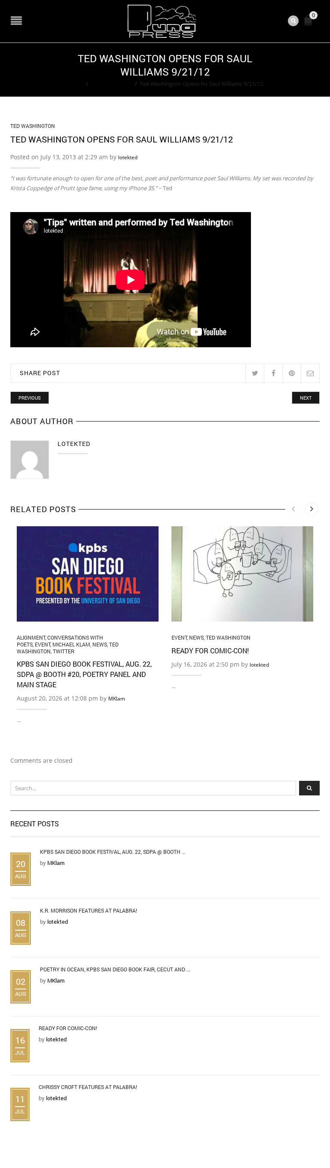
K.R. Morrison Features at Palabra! (88, 910)
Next (306, 397)
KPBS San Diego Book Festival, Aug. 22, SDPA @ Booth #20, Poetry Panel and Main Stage (84, 674)
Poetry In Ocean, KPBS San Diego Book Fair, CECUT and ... (115, 969)
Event (42, 644)
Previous (29, 397)
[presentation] (293, 509)
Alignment (31, 637)
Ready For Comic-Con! (210, 650)
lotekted (128, 157)
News (99, 644)
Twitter (63, 651)
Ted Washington (111, 84)
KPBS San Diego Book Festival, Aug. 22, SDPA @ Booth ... (113, 851)
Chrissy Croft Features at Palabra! (88, 1086)
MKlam (116, 698)
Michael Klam (71, 644)
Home (75, 84)
